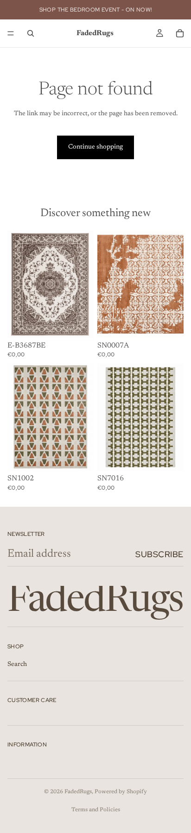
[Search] (30, 33)
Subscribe (159, 554)
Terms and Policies (95, 810)
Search (17, 664)
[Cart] (180, 33)
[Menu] (10, 33)
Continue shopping (95, 147)
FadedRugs (78, 792)
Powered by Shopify (121, 792)
